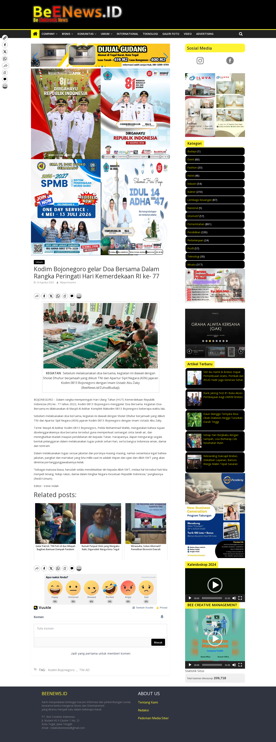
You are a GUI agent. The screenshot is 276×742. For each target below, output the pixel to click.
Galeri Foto (170, 34)
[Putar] (190, 598)
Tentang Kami (148, 702)
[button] (96, 66)
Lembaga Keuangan (199, 200)
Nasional (192, 208)
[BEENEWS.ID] (35, 34)
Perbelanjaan (195, 240)
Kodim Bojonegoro (61, 670)
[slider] (212, 598)
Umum (105, 34)
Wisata (191, 264)
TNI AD (84, 670)
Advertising (204, 34)
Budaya (192, 151)
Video (188, 34)
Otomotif (193, 216)
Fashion (192, 167)
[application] (215, 585)
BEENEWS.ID (54, 693)
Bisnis (66, 34)
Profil (190, 248)
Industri (191, 183)
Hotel (190, 175)
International (127, 34)
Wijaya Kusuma (68, 282)
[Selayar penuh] (240, 598)
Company (48, 34)
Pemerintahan (195, 224)
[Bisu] (234, 598)
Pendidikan (194, 232)
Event (190, 159)
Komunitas (86, 34)
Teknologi (150, 34)
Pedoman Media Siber (153, 718)
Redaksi (143, 710)
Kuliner (191, 192)
